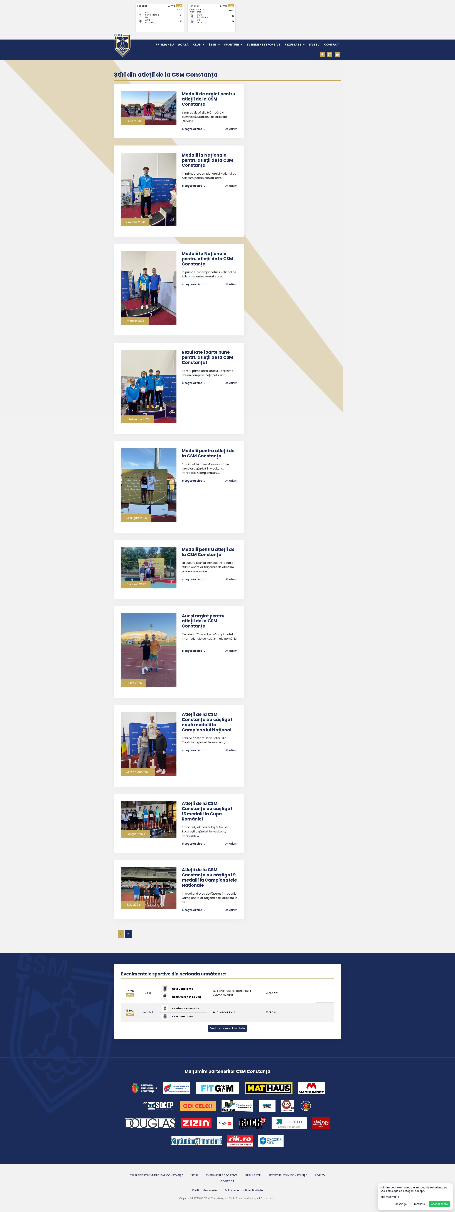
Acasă (183, 44)
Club (197, 44)
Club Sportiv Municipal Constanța (156, 1175)
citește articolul (194, 129)
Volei (148, 993)
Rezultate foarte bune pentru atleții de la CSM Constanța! (207, 357)
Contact (331, 44)
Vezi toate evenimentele (227, 1028)
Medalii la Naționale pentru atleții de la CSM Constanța (207, 160)
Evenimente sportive (263, 44)
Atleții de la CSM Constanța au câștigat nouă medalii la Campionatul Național (207, 722)
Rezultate (292, 44)
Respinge (401, 1204)
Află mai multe (389, 1197)
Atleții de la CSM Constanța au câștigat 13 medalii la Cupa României (207, 811)
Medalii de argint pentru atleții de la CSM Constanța (208, 99)
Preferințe (419, 1204)
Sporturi (231, 44)
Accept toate (439, 1204)
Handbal (142, 5)
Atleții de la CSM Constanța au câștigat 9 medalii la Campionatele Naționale (209, 877)
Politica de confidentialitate (244, 1190)
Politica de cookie (204, 1190)
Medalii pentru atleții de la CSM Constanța (208, 453)
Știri (212, 44)
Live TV (314, 44)
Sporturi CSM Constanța (288, 1175)
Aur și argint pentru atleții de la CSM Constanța (203, 621)
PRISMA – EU (165, 44)
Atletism (231, 129)
